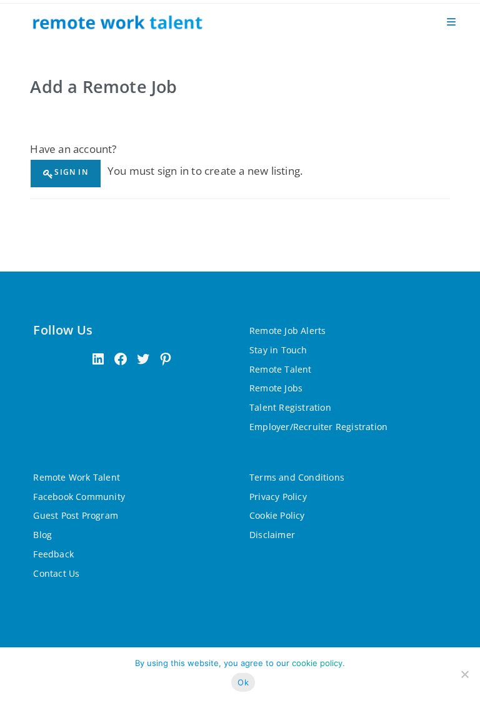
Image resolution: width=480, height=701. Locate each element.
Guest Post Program (75, 515)
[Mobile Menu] (451, 22)
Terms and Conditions (296, 477)
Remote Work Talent (76, 477)
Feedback (53, 554)
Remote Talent (280, 369)
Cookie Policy (277, 515)
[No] (464, 674)
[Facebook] (120, 358)
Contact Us (56, 573)
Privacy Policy (278, 496)
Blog (42, 535)
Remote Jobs (275, 388)
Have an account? (73, 149)
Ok (243, 682)
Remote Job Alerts (287, 330)
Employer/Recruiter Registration (318, 427)
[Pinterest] (165, 358)
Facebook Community (79, 496)
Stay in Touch (278, 350)
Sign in (71, 172)
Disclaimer (272, 535)
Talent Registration (290, 407)
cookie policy (317, 663)
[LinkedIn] (98, 358)
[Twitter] (143, 358)
